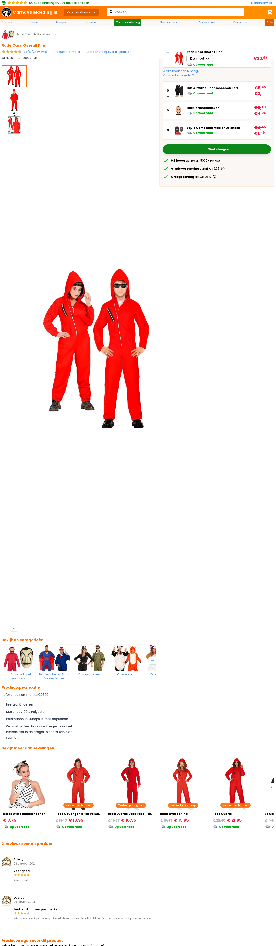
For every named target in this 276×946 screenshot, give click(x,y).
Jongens (90, 22)
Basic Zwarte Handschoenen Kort (212, 88)
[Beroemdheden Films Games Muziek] (54, 658)
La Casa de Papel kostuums (19, 676)
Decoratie (240, 22)
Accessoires (207, 22)
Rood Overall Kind (174, 814)
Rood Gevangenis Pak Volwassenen (83, 814)
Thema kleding (169, 22)
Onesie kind (125, 674)
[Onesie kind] (125, 658)
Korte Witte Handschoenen (24, 814)
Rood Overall (222, 814)
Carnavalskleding (128, 22)
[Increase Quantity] (168, 52)
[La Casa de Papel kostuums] (18, 658)
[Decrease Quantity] (168, 64)
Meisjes (61, 22)
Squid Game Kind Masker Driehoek (213, 128)
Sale (270, 22)
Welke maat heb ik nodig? (181, 71)
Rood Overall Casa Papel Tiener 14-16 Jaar (140, 814)
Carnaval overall (89, 674)
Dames (7, 22)
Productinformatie (67, 52)
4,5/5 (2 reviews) (35, 52)
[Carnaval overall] (89, 658)
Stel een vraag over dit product (109, 52)
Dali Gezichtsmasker (203, 108)
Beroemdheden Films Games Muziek (54, 676)
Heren (34, 22)
